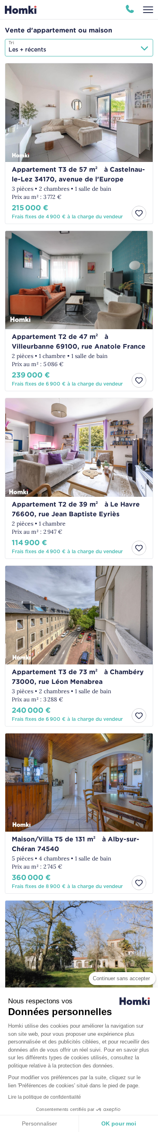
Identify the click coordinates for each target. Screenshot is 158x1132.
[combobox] (79, 47)
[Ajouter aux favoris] (139, 213)
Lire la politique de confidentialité (44, 1097)
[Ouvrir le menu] (148, 10)
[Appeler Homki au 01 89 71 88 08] (130, 10)
